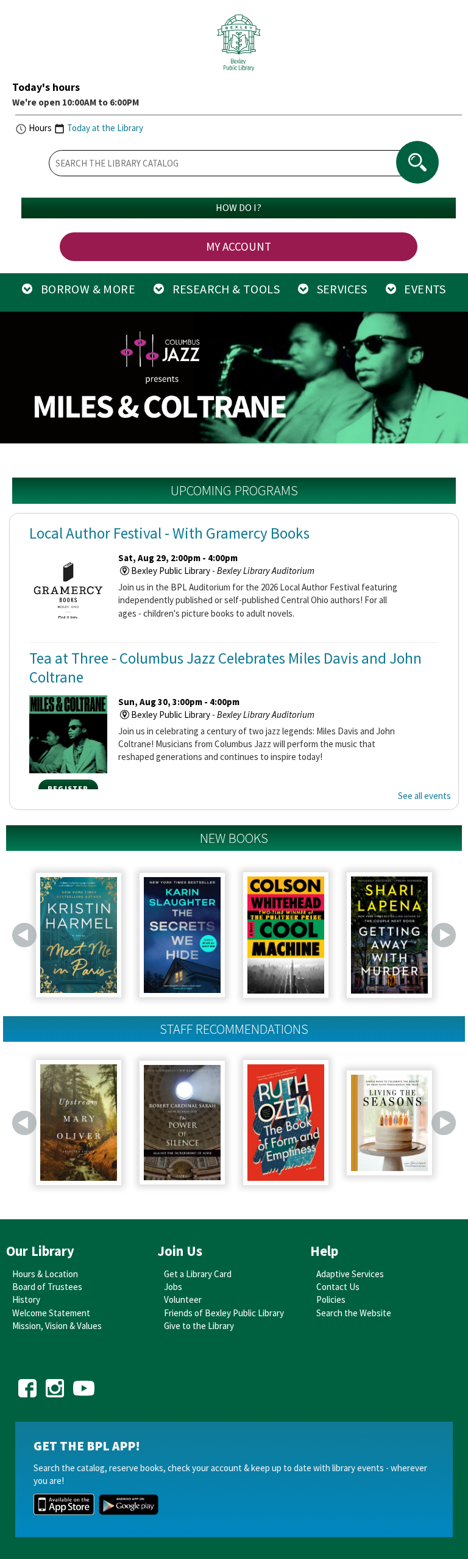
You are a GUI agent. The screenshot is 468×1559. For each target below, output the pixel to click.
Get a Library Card (198, 1274)
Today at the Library (105, 128)
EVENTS (421, 288)
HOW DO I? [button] (238, 207)
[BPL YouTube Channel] (83, 1383)
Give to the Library (199, 1325)
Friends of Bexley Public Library (224, 1313)
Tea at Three (225, 667)
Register (68, 788)
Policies (331, 1299)
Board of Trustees (47, 1286)
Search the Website (353, 1313)
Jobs (173, 1286)
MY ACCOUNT (238, 246)
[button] (18, 379)
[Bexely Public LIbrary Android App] (128, 1503)
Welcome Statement (51, 1313)
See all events (424, 795)
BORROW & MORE (84, 288)
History (26, 1299)
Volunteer (183, 1299)
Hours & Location (45, 1274)
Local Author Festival (169, 533)
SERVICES (337, 288)
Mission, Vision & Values (57, 1325)
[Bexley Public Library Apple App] (64, 1503)
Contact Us (338, 1286)
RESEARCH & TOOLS (222, 288)
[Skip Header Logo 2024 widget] (238, 45)
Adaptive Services (350, 1274)
